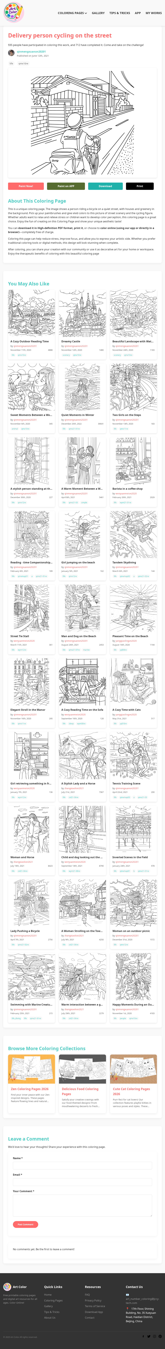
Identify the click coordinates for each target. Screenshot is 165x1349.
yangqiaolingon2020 (126, 640)
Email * (17, 1174)
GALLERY (98, 13)
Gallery (48, 1306)
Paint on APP (66, 186)
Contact (89, 1317)
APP (138, 13)
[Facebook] (143, 1337)
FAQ (87, 1294)
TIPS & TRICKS (119, 13)
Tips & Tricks (51, 1312)
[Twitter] (148, 1337)
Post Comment (25, 1224)
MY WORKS (154, 13)
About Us (49, 1317)
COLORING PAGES (71, 13)
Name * (18, 1158)
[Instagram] (154, 1337)
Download (105, 186)
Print (140, 186)
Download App (94, 1312)
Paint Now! (26, 186)
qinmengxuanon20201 (31, 51)
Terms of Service (95, 1306)
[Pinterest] (160, 1337)
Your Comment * (23, 1191)
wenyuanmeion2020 (126, 493)
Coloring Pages (53, 1300)
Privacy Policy (93, 1300)
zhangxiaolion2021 (74, 788)
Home (48, 1294)
